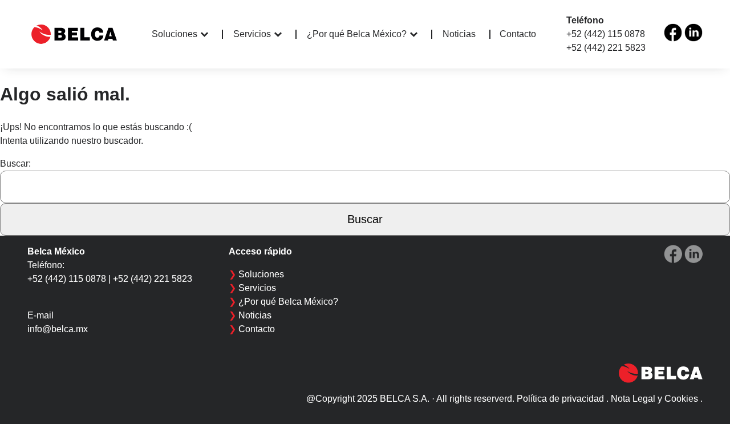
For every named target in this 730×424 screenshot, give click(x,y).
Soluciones (174, 34)
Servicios (252, 34)
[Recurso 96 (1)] (673, 32)
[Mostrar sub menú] (212, 34)
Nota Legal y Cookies (654, 398)
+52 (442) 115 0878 (605, 34)
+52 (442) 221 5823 (606, 48)
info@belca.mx (57, 329)
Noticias (459, 34)
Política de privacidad (560, 398)
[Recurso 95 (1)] (693, 32)
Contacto (518, 34)
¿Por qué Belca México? (357, 34)
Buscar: (15, 163)
